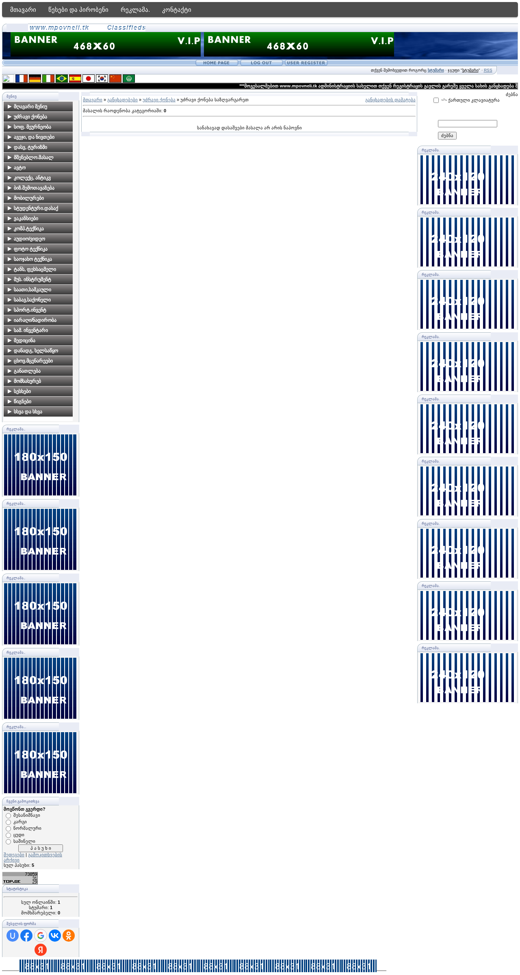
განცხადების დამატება (390, 99)
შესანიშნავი (26, 815)
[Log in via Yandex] (41, 950)
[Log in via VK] (55, 935)
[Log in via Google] (40, 935)
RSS (488, 70)
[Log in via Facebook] (26, 935)
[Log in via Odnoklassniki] (69, 935)
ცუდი (18, 834)
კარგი (20, 821)
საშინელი (24, 841)
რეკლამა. (135, 9)
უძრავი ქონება (159, 99)
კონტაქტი (176, 9)
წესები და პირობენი (78, 9)
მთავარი (23, 9)
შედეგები (14, 854)
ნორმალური (27, 828)
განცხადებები (122, 99)
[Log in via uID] (12, 935)
